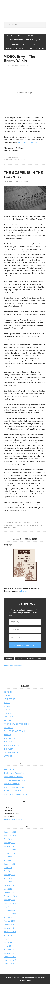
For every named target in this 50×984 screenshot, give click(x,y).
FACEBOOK (15, 44)
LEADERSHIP (9, 699)
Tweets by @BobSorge (13, 665)
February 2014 (9, 949)
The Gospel (36, 525)
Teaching (7, 734)
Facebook (9, 658)
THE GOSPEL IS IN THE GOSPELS (23, 174)
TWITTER (25, 44)
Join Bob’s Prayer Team (15, 48)
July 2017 (7, 906)
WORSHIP (8, 756)
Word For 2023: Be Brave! (14, 787)
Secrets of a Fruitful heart (13, 776)
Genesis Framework (38, 978)
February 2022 (9, 860)
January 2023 (9, 846)
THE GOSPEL (25, 523)
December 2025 (10, 832)
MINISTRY (17, 523)
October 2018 (9, 892)
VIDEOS (17, 36)
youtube (19, 658)
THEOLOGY (34, 523)
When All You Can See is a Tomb (16, 794)
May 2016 (8, 917)
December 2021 (10, 864)
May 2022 (8, 856)
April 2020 (8, 878)
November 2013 (10, 960)
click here (24, 591)
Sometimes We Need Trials (14, 780)
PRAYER (7, 720)
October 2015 (9, 924)
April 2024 (8, 839)
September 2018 (10, 896)
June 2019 (8, 889)
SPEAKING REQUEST (33, 40)
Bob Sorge (18, 160)
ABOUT (9, 36)
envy (25, 160)
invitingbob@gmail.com (13, 819)
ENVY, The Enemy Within (27, 142)
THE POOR (8, 741)
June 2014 (8, 942)
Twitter (40, 658)
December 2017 (10, 903)
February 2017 (9, 910)
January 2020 (9, 885)
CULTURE (8, 692)
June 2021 (8, 867)
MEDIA (16, 158)
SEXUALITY (8, 727)
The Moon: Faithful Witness (14, 790)
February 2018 (9, 899)
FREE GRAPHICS (29, 36)
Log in (29, 980)
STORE (40, 36)
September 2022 (10, 853)
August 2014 (8, 935)
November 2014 (10, 931)
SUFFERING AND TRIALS (14, 731)
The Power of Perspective (14, 773)
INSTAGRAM (40, 48)
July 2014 (7, 938)
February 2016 (9, 921)
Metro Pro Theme (23, 978)
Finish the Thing (10, 769)
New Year (7, 713)
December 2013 (10, 956)
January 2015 (9, 928)
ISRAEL (7, 695)
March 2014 (8, 946)
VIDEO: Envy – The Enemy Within (19, 58)
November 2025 (10, 835)
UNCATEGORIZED (11, 752)
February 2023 (9, 842)
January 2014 (9, 953)
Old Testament (25, 525)
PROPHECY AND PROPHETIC (16, 724)
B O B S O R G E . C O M (25, 10)
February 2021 (9, 874)
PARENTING (9, 716)
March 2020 (8, 881)
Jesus (16, 525)
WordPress (22, 980)
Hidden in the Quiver (11, 783)
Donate (30, 48)
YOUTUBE (35, 44)
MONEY (7, 709)
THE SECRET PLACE (12, 745)
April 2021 (8, 871)
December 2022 (10, 849)
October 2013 (9, 963)
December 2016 (10, 913)
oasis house (30, 658)
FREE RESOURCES (16, 40)
